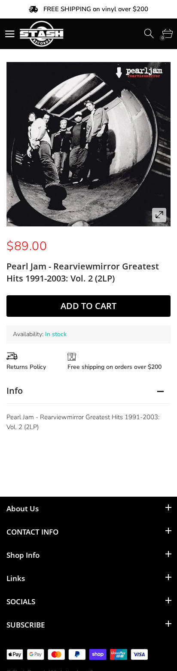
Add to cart (88, 306)
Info (14, 390)
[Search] (150, 34)
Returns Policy (26, 367)
